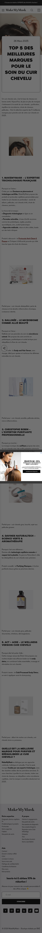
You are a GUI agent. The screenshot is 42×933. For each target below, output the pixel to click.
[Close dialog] (41, 452)
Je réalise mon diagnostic (31, 471)
